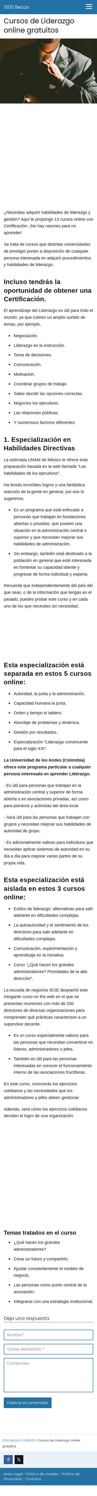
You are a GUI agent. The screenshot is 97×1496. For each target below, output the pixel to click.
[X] (19, 1459)
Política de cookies (42, 1474)
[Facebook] (8, 1459)
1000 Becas (16, 7)
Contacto (33, 1479)
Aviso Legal (13, 1474)
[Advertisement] (48, 157)
